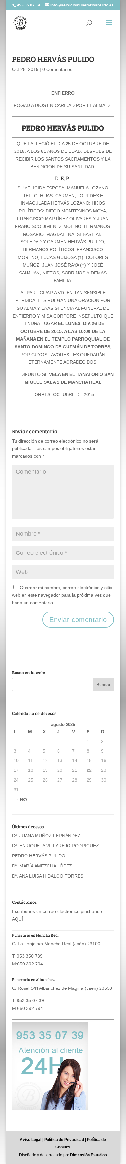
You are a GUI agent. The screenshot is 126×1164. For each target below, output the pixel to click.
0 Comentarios (57, 69)
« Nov (22, 799)
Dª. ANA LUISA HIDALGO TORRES (47, 876)
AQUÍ (17, 919)
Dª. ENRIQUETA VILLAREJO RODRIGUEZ (55, 845)
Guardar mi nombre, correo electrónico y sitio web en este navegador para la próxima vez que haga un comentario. (62, 595)
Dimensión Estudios (88, 1155)
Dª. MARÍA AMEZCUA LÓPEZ (42, 865)
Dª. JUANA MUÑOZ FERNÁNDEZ (46, 835)
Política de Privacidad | (65, 1139)
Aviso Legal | (31, 1139)
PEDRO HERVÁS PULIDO (38, 855)
